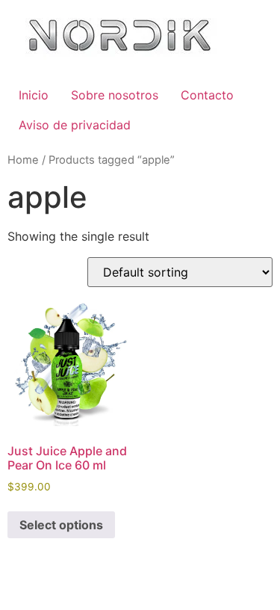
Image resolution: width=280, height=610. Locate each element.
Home (23, 160)
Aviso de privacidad (75, 124)
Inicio (34, 94)
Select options (61, 524)
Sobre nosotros (114, 94)
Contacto (207, 94)
